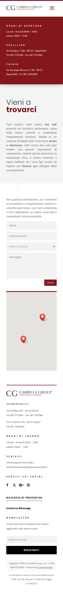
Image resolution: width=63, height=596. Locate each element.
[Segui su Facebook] (7, 485)
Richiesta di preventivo (24, 497)
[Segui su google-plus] (21, 485)
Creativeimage (45, 567)
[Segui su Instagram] (28, 485)
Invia (50, 282)
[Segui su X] (14, 485)
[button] (24, 339)
